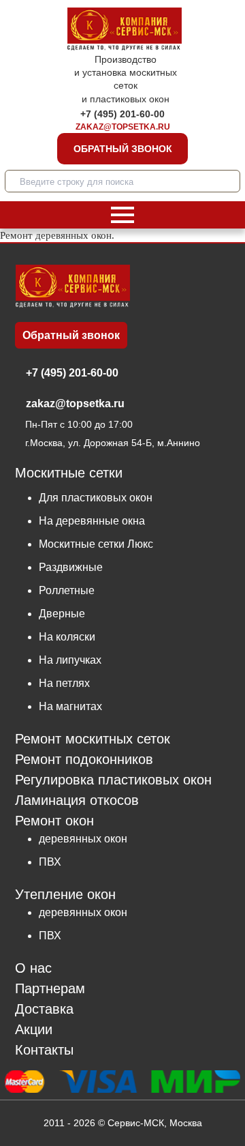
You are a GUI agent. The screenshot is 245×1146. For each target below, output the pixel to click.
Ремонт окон (54, 820)
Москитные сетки (68, 473)
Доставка (44, 1009)
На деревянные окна (92, 521)
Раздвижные (71, 567)
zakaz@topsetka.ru (123, 127)
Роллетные (67, 590)
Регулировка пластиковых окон (113, 780)
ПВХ (50, 862)
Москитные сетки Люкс (96, 544)
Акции (33, 1030)
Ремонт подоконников (84, 759)
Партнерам (50, 989)
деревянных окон (83, 838)
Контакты (44, 1050)
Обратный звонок (123, 148)
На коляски (67, 637)
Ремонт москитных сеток (92, 739)
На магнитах (70, 706)
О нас (33, 968)
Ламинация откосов (77, 800)
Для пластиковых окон (95, 497)
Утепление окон (65, 894)
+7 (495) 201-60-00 (122, 113)
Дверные (62, 613)
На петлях (64, 683)
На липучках (70, 660)
